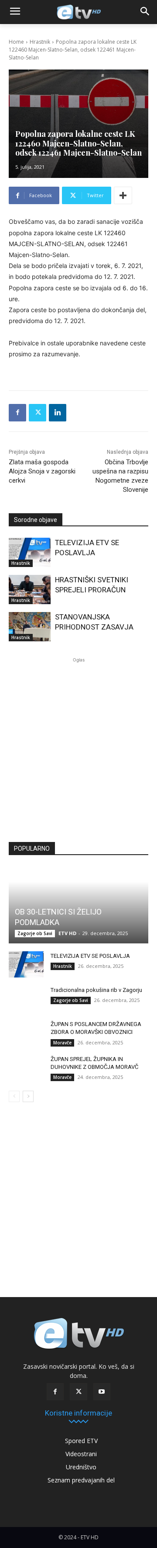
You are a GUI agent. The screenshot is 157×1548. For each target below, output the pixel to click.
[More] (123, 195)
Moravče (62, 1043)
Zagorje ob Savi (34, 933)
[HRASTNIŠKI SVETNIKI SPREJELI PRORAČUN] (30, 589)
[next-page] (28, 1096)
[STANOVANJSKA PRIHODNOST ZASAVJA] (30, 626)
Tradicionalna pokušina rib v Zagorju (96, 990)
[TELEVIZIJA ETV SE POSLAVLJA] (30, 552)
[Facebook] (17, 412)
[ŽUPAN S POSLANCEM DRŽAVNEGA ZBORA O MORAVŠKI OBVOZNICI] (26, 1032)
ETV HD (67, 933)
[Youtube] (101, 1391)
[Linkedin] (57, 412)
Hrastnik (40, 41)
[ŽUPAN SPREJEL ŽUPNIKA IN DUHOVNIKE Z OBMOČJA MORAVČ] (26, 1067)
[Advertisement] (78, 746)
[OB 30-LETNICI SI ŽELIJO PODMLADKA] (78, 904)
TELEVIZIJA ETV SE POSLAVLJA (90, 956)
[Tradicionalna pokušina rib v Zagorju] (26, 998)
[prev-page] (14, 1096)
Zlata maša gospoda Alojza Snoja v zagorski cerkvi (42, 471)
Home (16, 41)
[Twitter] (37, 412)
